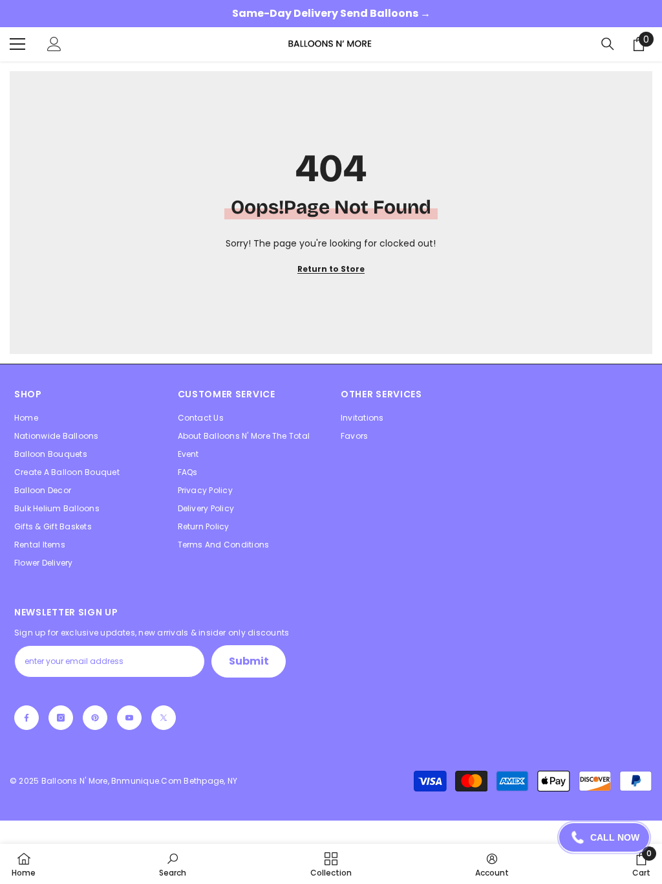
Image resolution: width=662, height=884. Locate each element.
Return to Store (331, 268)
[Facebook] (26, 717)
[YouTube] (129, 717)
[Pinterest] (95, 717)
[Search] (607, 44)
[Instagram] (60, 717)
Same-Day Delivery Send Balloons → (331, 13)
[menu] (17, 44)
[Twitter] (163, 717)
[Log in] (54, 44)
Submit (249, 661)
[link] (172, 863)
